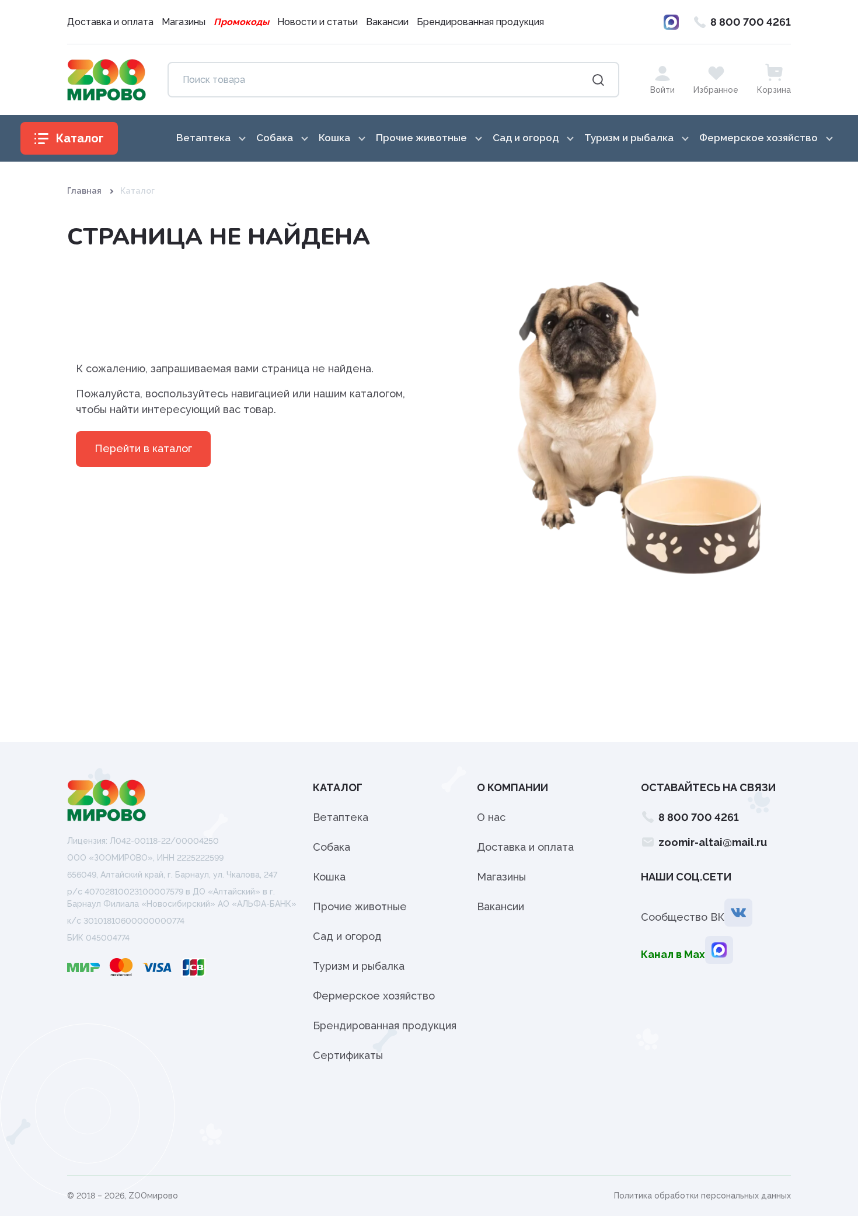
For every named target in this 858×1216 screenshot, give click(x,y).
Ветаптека (340, 817)
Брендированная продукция (480, 21)
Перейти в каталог (143, 448)
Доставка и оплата (110, 21)
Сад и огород (347, 936)
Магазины (183, 21)
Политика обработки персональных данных (702, 1195)
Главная (84, 190)
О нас (491, 817)
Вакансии (387, 21)
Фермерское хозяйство (374, 996)
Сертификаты (348, 1055)
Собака (331, 847)
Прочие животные (360, 906)
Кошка (329, 877)
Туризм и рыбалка (358, 966)
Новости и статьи (317, 21)
